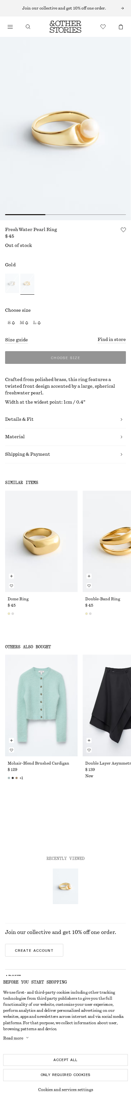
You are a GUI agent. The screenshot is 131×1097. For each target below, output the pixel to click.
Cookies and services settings (65, 1090)
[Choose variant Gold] (27, 284)
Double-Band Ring (102, 599)
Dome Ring (18, 599)
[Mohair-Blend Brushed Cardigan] (41, 705)
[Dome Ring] (41, 541)
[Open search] (28, 27)
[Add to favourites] (123, 229)
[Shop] (10, 27)
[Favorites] (103, 27)
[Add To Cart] (11, 576)
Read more (13, 1038)
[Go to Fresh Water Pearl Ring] (65, 886)
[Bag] (121, 27)
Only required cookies (66, 1075)
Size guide (16, 340)
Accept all (65, 1060)
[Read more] (65, 8)
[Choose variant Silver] (12, 284)
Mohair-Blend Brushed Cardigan (38, 763)
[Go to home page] (65, 27)
